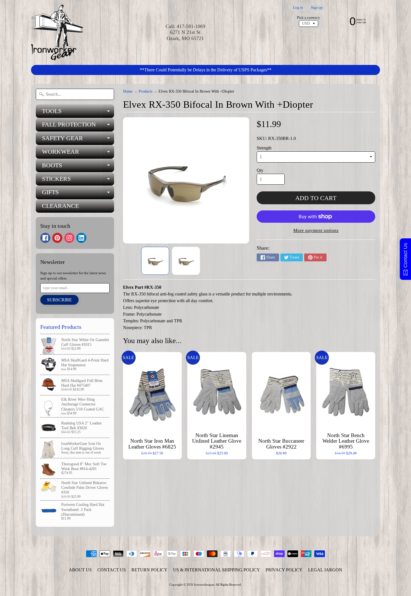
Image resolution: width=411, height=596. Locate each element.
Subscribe (59, 299)
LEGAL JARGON (325, 569)
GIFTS (78, 194)
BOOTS (78, 167)
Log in (298, 8)
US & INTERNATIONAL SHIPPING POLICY (216, 569)
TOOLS (78, 112)
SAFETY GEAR (78, 140)
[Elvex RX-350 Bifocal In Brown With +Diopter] (155, 261)
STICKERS (78, 180)
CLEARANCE (60, 205)
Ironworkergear (204, 584)
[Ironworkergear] (57, 32)
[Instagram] (69, 238)
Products (145, 91)
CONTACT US (111, 569)
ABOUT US (80, 569)
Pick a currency (308, 18)
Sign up (317, 8)
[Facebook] (45, 238)
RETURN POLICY (149, 569)
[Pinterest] (57, 238)
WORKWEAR (78, 153)
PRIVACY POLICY (284, 569)
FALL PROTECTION (78, 126)
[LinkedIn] (81, 238)
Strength (264, 148)
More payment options (316, 230)
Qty (260, 170)
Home (128, 91)
